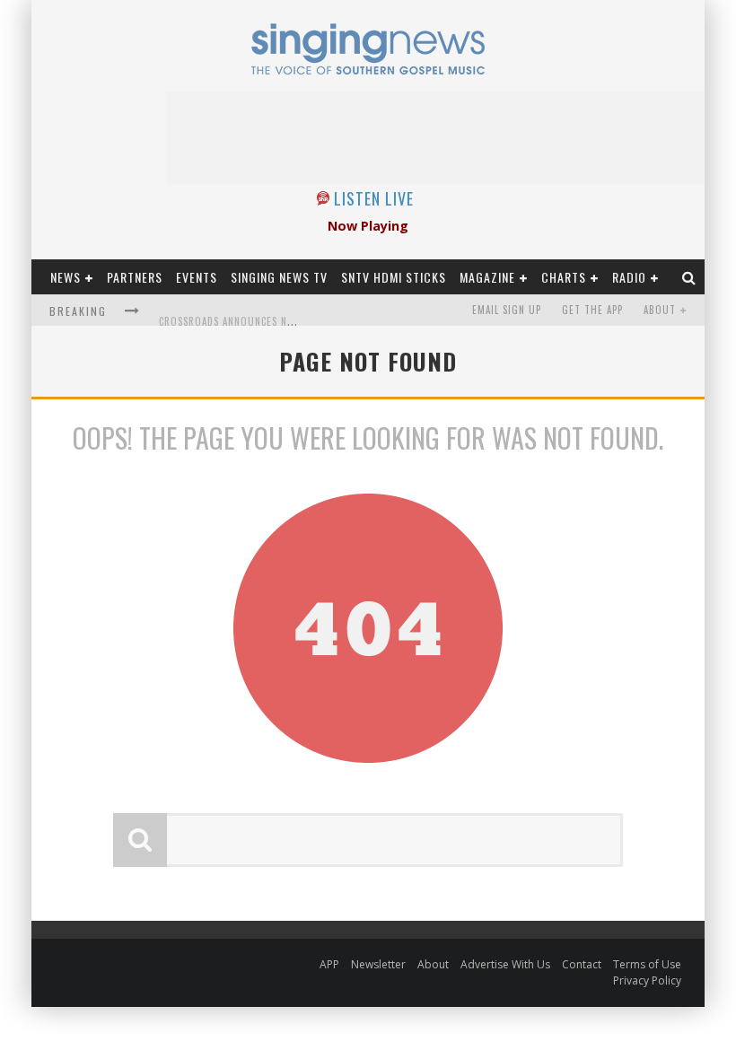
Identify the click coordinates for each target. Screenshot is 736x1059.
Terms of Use (647, 964)
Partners (134, 276)
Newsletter (378, 964)
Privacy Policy (647, 980)
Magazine (487, 276)
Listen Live (374, 198)
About (660, 309)
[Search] (689, 276)
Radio (629, 276)
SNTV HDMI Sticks (393, 276)
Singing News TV (279, 276)
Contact (581, 964)
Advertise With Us (505, 964)
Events (196, 276)
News (65, 276)
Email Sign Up (506, 309)
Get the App (592, 309)
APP (329, 964)
